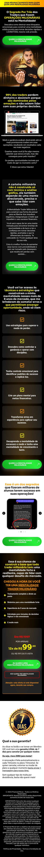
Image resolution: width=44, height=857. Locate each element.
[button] (3, 513)
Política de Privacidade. (12, 849)
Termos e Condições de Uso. (30, 850)
